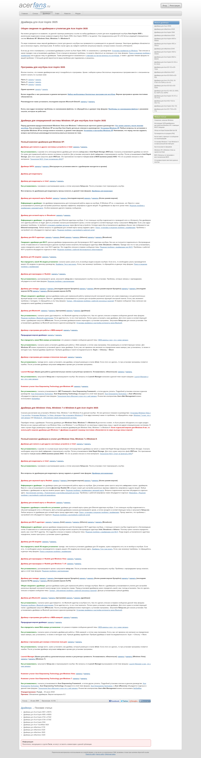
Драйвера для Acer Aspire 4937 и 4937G (37, 712)
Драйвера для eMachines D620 (34, 732)
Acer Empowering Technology (42, 394)
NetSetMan (36, 399)
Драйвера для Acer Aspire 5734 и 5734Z (37, 720)
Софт (57, 13)
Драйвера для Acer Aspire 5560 (164, 32)
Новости (67, 13)
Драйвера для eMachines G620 (34, 735)
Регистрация (175, 6)
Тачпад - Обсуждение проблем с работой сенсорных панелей (90, 301)
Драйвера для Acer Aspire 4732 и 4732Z (37, 717)
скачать (31, 80)
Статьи (35, 13)
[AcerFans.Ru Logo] (34, 5)
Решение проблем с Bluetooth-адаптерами (37, 318)
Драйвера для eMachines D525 (164, 29)
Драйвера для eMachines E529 (164, 35)
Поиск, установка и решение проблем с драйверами (115, 227)
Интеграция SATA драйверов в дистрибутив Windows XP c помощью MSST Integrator (166, 125)
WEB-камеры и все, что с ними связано (113, 340)
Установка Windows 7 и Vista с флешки (46, 415)
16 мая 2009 (34, 701)
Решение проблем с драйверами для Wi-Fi (116, 247)
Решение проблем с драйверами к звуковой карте (85, 490)
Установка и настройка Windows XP (98, 130)
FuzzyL (24, 701)
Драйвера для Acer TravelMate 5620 (36, 725)
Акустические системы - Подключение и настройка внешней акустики (52, 493)
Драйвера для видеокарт (102, 191)
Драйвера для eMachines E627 (164, 72)
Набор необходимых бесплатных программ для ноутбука (91, 94)
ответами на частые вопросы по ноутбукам (102, 55)
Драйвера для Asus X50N (162, 26)
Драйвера (46, 13)
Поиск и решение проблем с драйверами (55, 551)
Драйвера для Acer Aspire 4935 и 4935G (37, 714)
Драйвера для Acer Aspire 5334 (34, 722)
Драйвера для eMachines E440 (164, 49)
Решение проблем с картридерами (61, 281)
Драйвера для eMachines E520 (34, 730)
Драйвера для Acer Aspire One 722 (165, 106)
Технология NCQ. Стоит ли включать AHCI (46, 159)
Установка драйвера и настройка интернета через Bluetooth (99, 323)
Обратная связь (110, 754)
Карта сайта (100, 754)
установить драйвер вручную (58, 225)
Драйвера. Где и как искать (66, 264)
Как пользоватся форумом (163, 147)
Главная (25, 13)
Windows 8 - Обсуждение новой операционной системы (55, 418)
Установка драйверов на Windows (125, 51)
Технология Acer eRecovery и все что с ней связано (77, 396)
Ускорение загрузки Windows (163, 120)
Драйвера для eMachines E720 (34, 727)
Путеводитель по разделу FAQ (164, 133)
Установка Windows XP (110, 128)
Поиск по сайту (91, 754)
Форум (77, 13)
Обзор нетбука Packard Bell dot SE (165, 130)
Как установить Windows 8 (73, 415)
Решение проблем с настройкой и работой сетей (76, 230)
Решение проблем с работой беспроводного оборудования (80, 249)
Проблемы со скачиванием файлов (123, 109)
